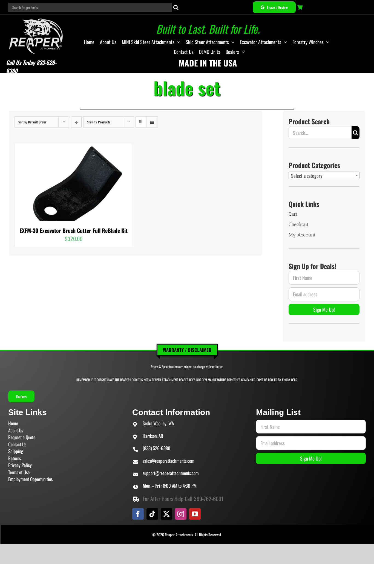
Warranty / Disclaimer (187, 349)
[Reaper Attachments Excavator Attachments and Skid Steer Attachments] (36, 17)
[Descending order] (76, 122)
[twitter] (166, 514)
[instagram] (180, 514)
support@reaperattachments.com (171, 473)
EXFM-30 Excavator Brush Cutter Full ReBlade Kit (73, 230)
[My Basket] (300, 7)
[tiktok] (152, 514)
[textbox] (324, 176)
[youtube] (195, 514)
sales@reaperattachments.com (168, 460)
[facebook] (138, 514)
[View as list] (151, 122)
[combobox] (324, 175)
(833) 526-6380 (156, 448)
